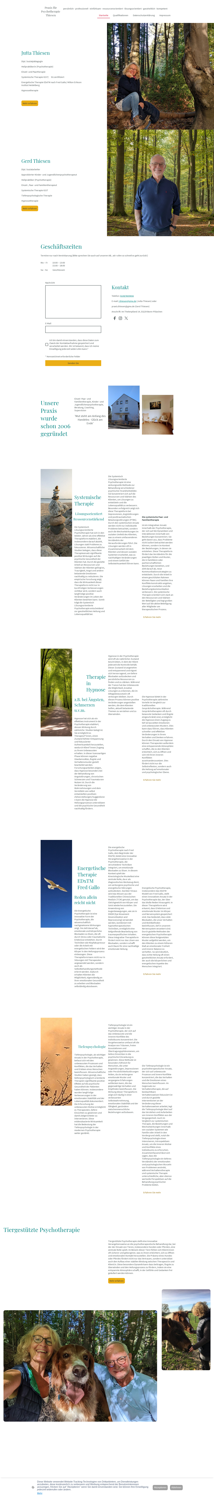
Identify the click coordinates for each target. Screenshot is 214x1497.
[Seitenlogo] (51, 19)
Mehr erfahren (30, 103)
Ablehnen (176, 1487)
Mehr (39, 1493)
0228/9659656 (127, 295)
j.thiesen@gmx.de (127, 301)
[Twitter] (126, 318)
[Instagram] (120, 318)
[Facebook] (114, 318)
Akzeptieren (160, 1487)
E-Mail (48, 323)
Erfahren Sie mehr (152, 617)
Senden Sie (73, 363)
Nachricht (50, 282)
